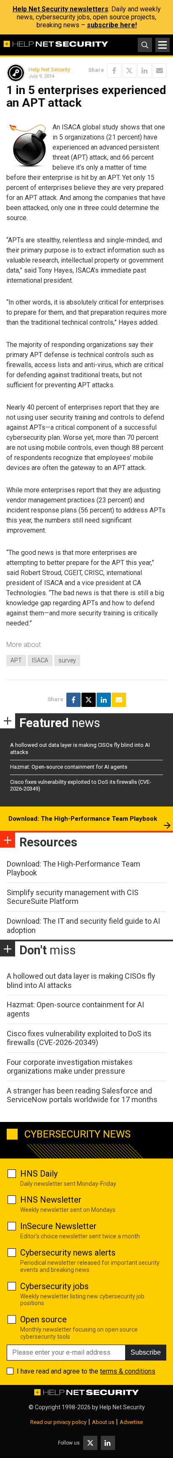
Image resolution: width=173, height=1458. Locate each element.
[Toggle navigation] (162, 45)
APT (16, 660)
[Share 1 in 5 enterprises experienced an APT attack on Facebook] (114, 70)
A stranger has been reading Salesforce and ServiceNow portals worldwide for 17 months (82, 1095)
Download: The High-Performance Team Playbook (82, 818)
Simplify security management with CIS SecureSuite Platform (73, 897)
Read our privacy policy (58, 1422)
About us (103, 1422)
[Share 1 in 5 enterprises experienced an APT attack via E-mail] (159, 70)
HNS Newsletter (50, 1200)
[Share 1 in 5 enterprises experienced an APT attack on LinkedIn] (144, 70)
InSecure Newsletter (58, 1226)
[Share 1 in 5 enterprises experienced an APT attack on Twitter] (129, 70)
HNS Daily (39, 1174)
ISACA (40, 660)
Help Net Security (49, 69)
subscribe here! (112, 25)
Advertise (131, 1422)
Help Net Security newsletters (60, 9)
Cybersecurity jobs (54, 1286)
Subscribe (146, 1352)
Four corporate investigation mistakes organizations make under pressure (70, 1067)
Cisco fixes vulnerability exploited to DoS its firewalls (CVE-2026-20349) (79, 1038)
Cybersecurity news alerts (67, 1253)
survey (67, 660)
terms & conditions (127, 1371)
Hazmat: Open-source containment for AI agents (68, 767)
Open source (43, 1319)
